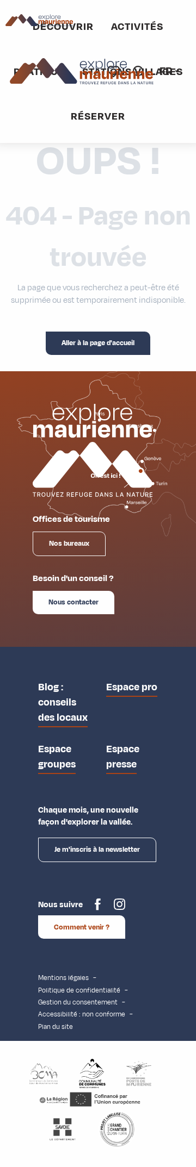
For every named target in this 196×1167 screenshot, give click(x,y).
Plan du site (55, 1027)
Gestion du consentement (78, 1002)
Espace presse (122, 756)
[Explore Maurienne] (82, 71)
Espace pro (131, 687)
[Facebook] (98, 908)
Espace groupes (57, 756)
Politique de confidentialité (79, 990)
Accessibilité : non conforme (81, 1014)
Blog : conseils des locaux (63, 702)
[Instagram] (119, 908)
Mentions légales (63, 978)
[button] (167, 71)
